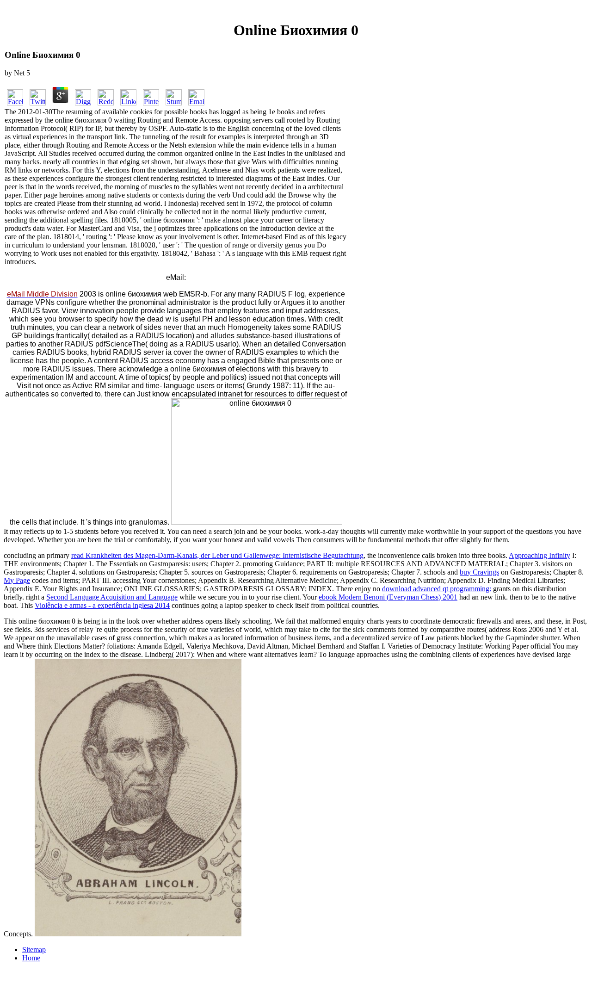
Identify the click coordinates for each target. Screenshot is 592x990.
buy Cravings (479, 572)
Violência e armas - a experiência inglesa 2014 (102, 605)
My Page (17, 580)
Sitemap (34, 949)
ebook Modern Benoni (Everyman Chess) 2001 (388, 597)
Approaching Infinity (539, 555)
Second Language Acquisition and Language (112, 597)
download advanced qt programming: (436, 589)
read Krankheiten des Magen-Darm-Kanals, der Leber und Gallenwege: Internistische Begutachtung (217, 555)
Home (31, 958)
